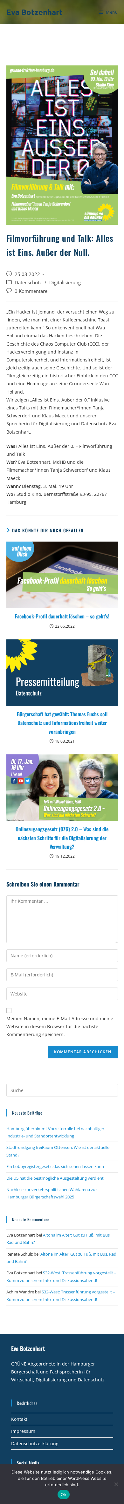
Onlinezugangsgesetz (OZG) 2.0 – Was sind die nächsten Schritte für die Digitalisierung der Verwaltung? (62, 837)
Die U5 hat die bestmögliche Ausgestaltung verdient (55, 1178)
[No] (116, 1484)
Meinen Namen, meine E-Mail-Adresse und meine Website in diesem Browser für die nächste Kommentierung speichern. (59, 1026)
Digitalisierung (65, 283)
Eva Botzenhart (34, 12)
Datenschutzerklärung (35, 1443)
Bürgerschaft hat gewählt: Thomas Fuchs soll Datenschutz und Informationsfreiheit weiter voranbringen (62, 722)
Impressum (23, 1431)
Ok (63, 1494)
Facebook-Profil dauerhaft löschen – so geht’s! (62, 616)
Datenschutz (28, 283)
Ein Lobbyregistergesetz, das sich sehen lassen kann (55, 1166)
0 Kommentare (31, 291)
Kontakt (19, 1419)
